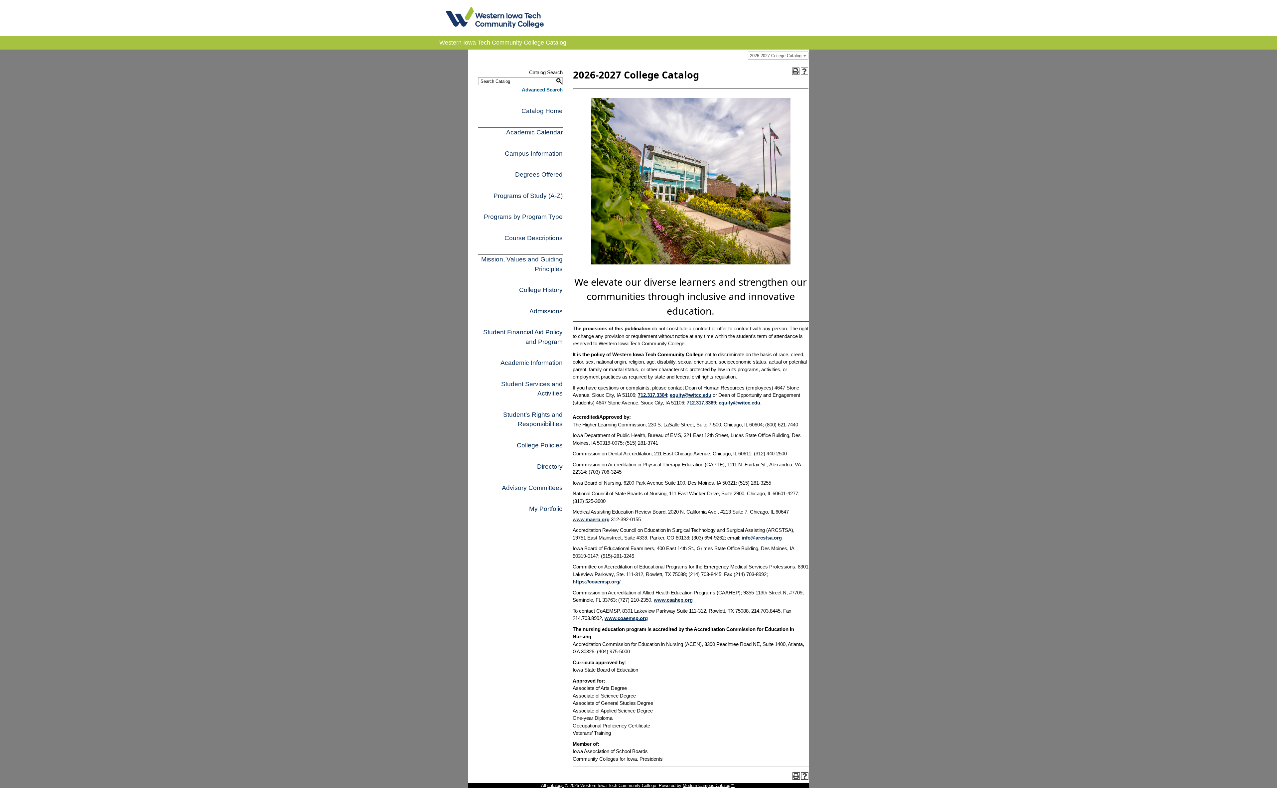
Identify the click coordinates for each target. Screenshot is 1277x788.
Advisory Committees (532, 487)
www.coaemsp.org (626, 618)
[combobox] (778, 56)
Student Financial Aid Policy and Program (523, 337)
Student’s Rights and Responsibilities (533, 419)
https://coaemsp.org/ (597, 581)
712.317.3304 (652, 395)
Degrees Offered (539, 174)
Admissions (546, 311)
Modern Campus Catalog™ (709, 785)
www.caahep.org (673, 600)
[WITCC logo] (495, 26)
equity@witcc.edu (690, 395)
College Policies (540, 445)
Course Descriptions (533, 238)
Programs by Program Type (523, 216)
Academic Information (531, 362)
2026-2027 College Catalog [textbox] (775, 55)
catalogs (555, 785)
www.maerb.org (591, 519)
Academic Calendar (534, 132)
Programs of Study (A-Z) (528, 195)
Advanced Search (542, 89)
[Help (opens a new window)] (804, 71)
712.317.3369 (701, 402)
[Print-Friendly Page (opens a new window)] (795, 71)
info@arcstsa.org (762, 538)
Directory (550, 466)
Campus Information (534, 153)
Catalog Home (542, 110)
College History (541, 289)
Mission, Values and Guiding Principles (522, 264)
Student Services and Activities (532, 389)
